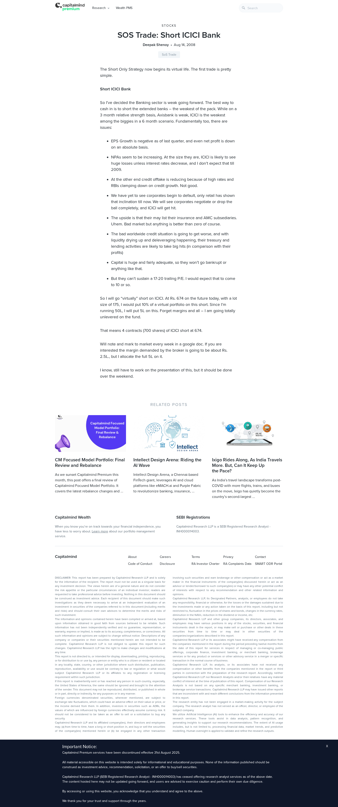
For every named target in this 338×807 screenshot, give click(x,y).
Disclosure (167, 564)
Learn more (100, 531)
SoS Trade (169, 55)
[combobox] (261, 7)
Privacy (228, 557)
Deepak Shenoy (156, 45)
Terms (196, 557)
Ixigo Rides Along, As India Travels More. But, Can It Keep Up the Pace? (247, 465)
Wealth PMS (124, 8)
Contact (260, 557)
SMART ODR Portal (268, 564)
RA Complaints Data (237, 564)
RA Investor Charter (206, 564)
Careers (165, 557)
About (132, 557)
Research (99, 8)
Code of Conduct (140, 564)
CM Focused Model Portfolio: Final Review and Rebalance (90, 462)
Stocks (169, 26)
